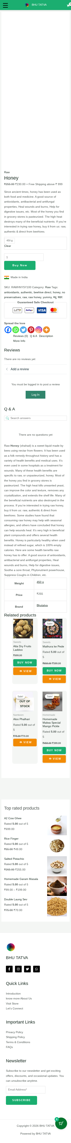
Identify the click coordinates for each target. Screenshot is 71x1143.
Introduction (13, 993)
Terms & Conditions (18, 1042)
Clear (7, 245)
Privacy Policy (14, 1032)
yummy (47, 297)
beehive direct (42, 292)
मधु (54, 297)
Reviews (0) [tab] (20, 336)
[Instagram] (38, 329)
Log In (35, 394)
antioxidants (11, 292)
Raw (7, 172)
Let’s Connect (14, 1008)
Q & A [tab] (33, 336)
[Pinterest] (31, 329)
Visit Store (12, 1003)
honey (56, 292)
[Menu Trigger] (5, 5)
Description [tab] (46, 336)
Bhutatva (42, 605)
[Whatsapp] (15, 329)
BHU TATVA (39, 4)
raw (24, 297)
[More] (46, 329)
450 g (40, 582)
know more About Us (19, 998)
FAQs (9, 1047)
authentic (26, 292)
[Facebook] (8, 329)
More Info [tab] (19, 340)
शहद (60, 297)
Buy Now (19, 265)
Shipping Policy (15, 1037)
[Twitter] (23, 329)
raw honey (34, 297)
